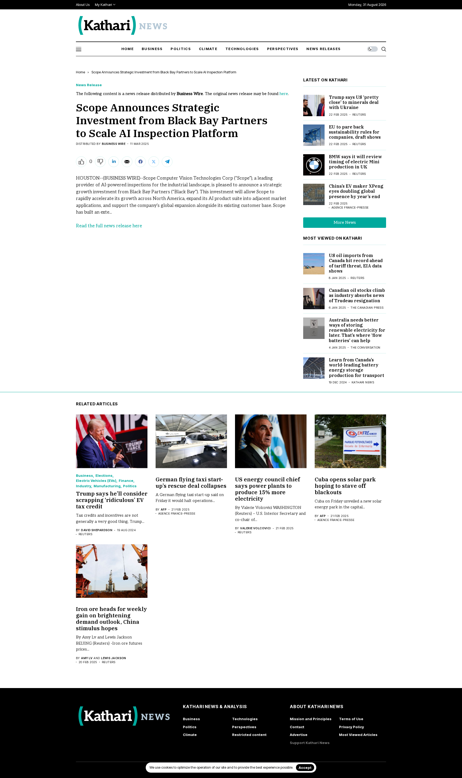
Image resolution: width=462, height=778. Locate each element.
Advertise (298, 734)
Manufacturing (107, 486)
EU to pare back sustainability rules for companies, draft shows (355, 132)
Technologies (245, 719)
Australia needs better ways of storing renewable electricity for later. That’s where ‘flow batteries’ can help (357, 330)
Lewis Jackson (113, 658)
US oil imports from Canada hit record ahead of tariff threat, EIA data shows (356, 263)
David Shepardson (96, 530)
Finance (126, 481)
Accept (305, 767)
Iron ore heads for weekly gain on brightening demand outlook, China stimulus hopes (111, 618)
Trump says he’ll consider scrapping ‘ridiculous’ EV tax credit (111, 500)
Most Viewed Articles (358, 734)
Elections (104, 476)
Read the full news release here (109, 226)
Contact (297, 727)
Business (84, 476)
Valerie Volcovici (255, 528)
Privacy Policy (351, 727)
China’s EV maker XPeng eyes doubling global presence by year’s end (356, 191)
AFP (164, 509)
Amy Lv (87, 658)
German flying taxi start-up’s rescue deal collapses (191, 482)
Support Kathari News (310, 743)
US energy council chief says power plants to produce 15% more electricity (267, 489)
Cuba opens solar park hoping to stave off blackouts (345, 486)
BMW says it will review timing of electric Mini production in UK (355, 161)
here (283, 93)
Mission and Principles (311, 719)
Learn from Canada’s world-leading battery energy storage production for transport (356, 367)
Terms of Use (351, 719)
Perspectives (244, 727)
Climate (190, 734)
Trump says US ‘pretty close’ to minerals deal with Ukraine (354, 102)
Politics (130, 486)
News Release (89, 85)
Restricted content (249, 734)
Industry (83, 486)
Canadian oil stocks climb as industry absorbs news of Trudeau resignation (357, 295)
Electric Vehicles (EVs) (96, 481)
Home (80, 72)
